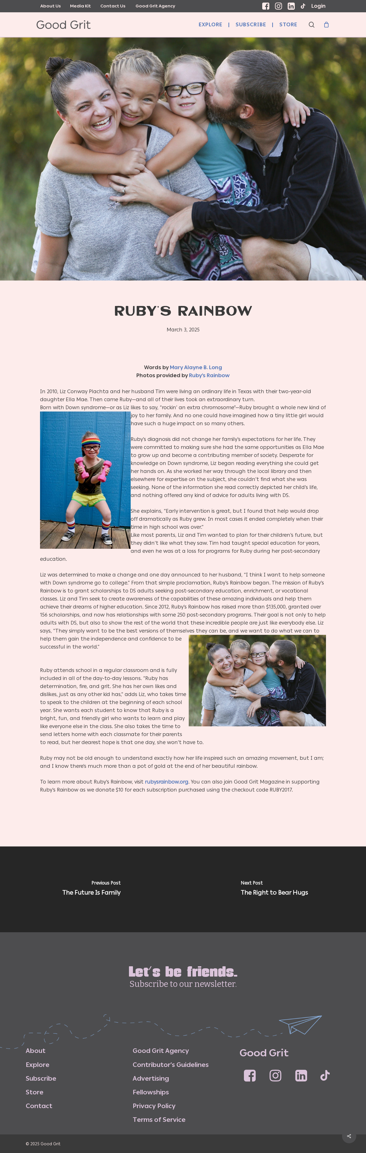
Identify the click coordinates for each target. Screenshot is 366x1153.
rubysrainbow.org (166, 782)
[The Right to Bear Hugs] (274, 889)
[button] (35, 1050)
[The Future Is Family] (91, 889)
